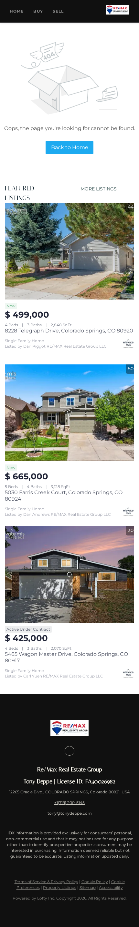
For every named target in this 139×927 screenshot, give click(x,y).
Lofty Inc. (46, 898)
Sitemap (88, 887)
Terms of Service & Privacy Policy (46, 881)
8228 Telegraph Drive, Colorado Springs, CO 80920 (69, 331)
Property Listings (59, 887)
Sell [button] (58, 11)
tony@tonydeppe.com (70, 813)
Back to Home (69, 147)
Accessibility (111, 887)
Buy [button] (38, 11)
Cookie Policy (94, 881)
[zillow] (69, 751)
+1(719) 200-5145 (69, 802)
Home (17, 11)
